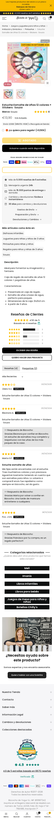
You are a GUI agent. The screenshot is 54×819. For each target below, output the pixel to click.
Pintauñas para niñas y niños (18, 243)
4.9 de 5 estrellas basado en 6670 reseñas (27, 771)
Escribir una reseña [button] (27, 350)
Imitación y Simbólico (12, 29)
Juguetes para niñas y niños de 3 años (23, 238)
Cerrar (51, 5)
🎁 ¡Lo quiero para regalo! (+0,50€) (25, 130)
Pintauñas (29, 29)
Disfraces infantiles (13, 233)
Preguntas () (29, 368)
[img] (8, 384)
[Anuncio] (26, 6)
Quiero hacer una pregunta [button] (27, 357)
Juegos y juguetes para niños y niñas (28, 26)
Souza (14, 111)
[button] (41, 111)
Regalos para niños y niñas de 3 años (23, 249)
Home (5, 26)
